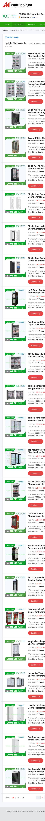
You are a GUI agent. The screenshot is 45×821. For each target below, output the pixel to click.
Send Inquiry (35, 73)
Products (20, 24)
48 (23, 798)
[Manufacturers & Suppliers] (17, 4)
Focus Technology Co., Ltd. (30, 811)
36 (18, 798)
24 (13, 798)
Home (7, 24)
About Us (31, 24)
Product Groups (13, 37)
